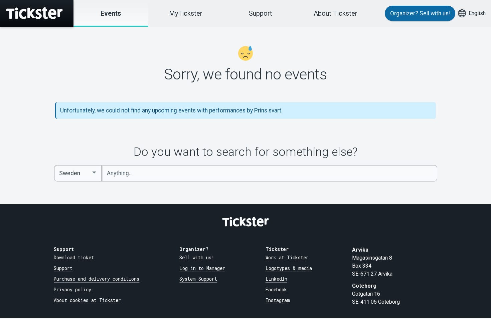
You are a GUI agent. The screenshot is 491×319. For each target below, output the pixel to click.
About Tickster (335, 13)
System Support (198, 279)
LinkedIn (276, 279)
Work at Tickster (287, 258)
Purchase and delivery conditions (96, 279)
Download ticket (74, 258)
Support (260, 13)
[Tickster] (36, 13)
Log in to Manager (202, 268)
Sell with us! (196, 258)
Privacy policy (72, 290)
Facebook (276, 290)
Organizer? (420, 13)
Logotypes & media (289, 268)
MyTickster (185, 13)
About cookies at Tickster (87, 300)
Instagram (278, 300)
